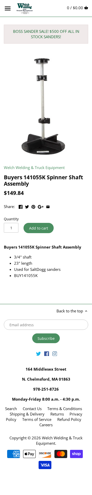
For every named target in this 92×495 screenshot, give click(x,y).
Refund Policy (69, 419)
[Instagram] (54, 353)
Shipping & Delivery (27, 414)
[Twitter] (38, 353)
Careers (46, 424)
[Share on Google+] (41, 206)
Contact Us (32, 408)
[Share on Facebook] (20, 206)
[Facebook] (46, 353)
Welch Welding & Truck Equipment (34, 167)
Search (11, 408)
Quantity (11, 219)
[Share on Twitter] (27, 206)
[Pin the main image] (33, 206)
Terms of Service (36, 419)
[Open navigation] (8, 8)
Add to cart (38, 228)
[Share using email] (48, 206)
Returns (57, 414)
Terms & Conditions (64, 408)
